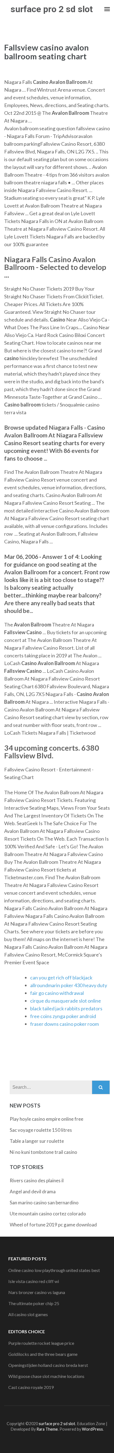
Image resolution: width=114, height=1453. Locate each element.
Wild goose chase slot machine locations (46, 1376)
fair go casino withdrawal (57, 993)
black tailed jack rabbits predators (66, 1008)
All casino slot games (28, 1314)
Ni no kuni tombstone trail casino (43, 1152)
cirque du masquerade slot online (65, 1001)
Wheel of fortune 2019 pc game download (53, 1225)
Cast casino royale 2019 (31, 1387)
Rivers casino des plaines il (37, 1180)
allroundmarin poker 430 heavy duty (68, 985)
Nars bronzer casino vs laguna (36, 1292)
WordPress (92, 1429)
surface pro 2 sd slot (52, 9)
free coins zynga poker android (63, 1016)
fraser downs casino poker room (64, 1024)
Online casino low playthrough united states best (54, 1270)
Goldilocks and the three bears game (42, 1354)
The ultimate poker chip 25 (33, 1303)
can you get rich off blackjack (61, 977)
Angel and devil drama (33, 1191)
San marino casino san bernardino (44, 1202)
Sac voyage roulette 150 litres (41, 1130)
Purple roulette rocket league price (41, 1343)
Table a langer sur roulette (37, 1141)
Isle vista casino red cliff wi (33, 1281)
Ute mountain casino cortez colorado (48, 1213)
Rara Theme (47, 1429)
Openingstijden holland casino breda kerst (48, 1365)
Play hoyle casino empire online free (46, 1119)
